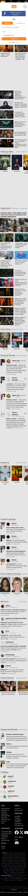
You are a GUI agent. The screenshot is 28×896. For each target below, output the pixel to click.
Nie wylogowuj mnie (9, 35)
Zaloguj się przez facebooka (15, 13)
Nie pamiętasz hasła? (14, 42)
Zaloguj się (7, 23)
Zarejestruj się (21, 23)
